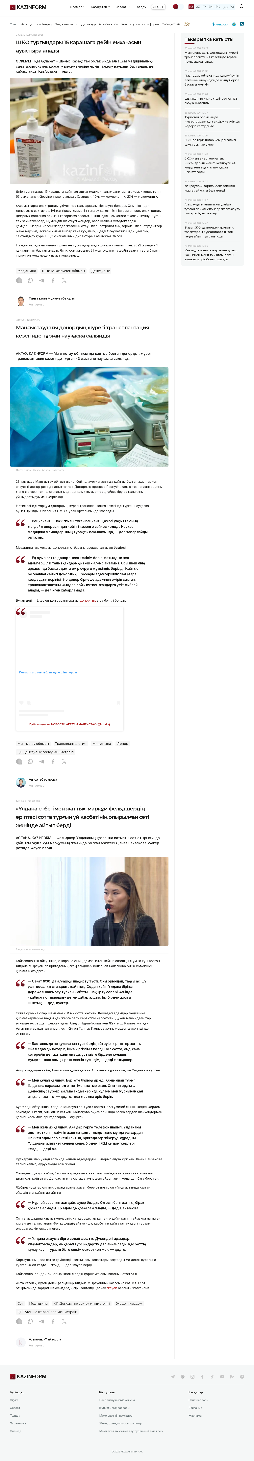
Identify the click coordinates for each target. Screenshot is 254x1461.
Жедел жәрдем (129, 1303)
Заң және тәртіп (66, 24)
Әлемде (15, 1431)
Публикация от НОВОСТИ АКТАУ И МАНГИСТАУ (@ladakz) (69, 724)
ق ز (225, 7)
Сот (20, 1303)
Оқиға (14, 1400)
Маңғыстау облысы (33, 744)
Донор (122, 744)
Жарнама (195, 1415)
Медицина (26, 271)
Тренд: (14, 24)
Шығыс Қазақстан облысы (63, 271)
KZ (191, 7)
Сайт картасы (199, 1400)
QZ (198, 7)
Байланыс (195, 1408)
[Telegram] (41, 281)
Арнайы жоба (108, 24)
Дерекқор (88, 24)
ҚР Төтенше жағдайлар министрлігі (47, 1312)
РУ (204, 7)
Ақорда (26, 24)
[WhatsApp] (30, 281)
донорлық (88, 600)
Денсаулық (100, 271)
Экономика (18, 1423)
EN (211, 7)
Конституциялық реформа (140, 24)
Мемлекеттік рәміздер (116, 1415)
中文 (218, 7)
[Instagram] (19, 281)
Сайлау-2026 (171, 24)
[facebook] (202, 1377)
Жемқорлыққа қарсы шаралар (120, 1423)
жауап (112, 1288)
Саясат (15, 1408)
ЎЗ (232, 7)
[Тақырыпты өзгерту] (178, 7)
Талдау (140, 6)
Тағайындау (43, 24)
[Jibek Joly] (221, 24)
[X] (64, 281)
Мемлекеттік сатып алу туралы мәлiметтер (131, 1431)
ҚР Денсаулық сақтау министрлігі (45, 752)
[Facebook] (53, 281)
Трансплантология (70, 744)
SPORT (158, 7)
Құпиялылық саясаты (114, 1408)
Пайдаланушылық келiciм (117, 1400)
